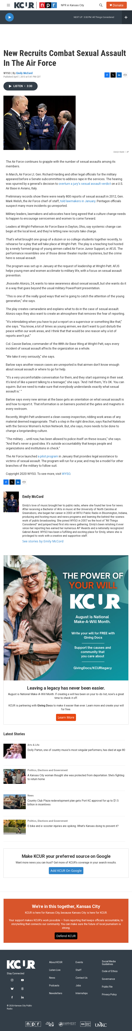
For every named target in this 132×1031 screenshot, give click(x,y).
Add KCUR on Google (66, 870)
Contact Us (81, 978)
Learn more (66, 717)
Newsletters (55, 993)
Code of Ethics (110, 971)
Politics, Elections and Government (48, 770)
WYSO (66, 474)
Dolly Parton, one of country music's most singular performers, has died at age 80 (76, 750)
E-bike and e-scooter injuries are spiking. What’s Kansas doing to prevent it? (73, 826)
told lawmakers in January (77, 201)
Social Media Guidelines (109, 963)
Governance (108, 979)
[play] (9, 17)
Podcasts (54, 985)
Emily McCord (24, 73)
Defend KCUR (66, 936)
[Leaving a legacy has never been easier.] (66, 617)
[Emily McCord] (11, 502)
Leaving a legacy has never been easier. (66, 688)
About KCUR (55, 962)
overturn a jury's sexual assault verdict (85, 183)
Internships (82, 993)
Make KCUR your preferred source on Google (66, 856)
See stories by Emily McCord (42, 541)
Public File (107, 986)
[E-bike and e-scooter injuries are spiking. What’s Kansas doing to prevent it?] (14, 827)
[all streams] (127, 17)
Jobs (78, 985)
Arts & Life (33, 745)
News (31, 795)
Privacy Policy (109, 994)
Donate (118, 5)
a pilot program (48, 456)
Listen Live (54, 970)
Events (79, 962)
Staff (78, 970)
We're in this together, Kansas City (66, 906)
